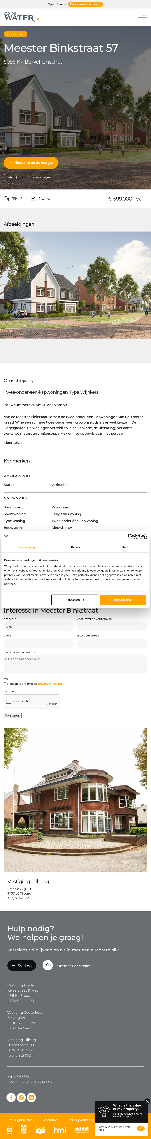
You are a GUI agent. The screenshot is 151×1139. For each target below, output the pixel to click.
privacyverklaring (50, 684)
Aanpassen (73, 599)
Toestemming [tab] (26, 547)
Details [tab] (75, 547)
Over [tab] (125, 547)
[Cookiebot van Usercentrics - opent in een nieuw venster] (131, 536)
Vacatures (51, 1120)
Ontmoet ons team (74, 966)
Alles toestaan (123, 599)
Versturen (12, 715)
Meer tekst (13, 443)
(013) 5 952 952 (18, 898)
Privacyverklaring (81, 1120)
